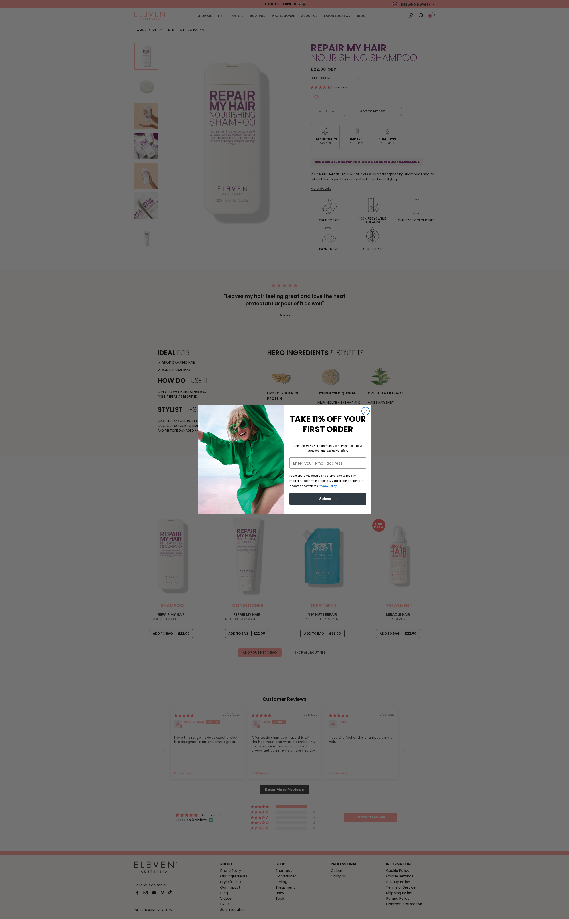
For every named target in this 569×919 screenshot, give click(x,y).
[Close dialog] (365, 411)
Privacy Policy (328, 486)
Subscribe (328, 499)
